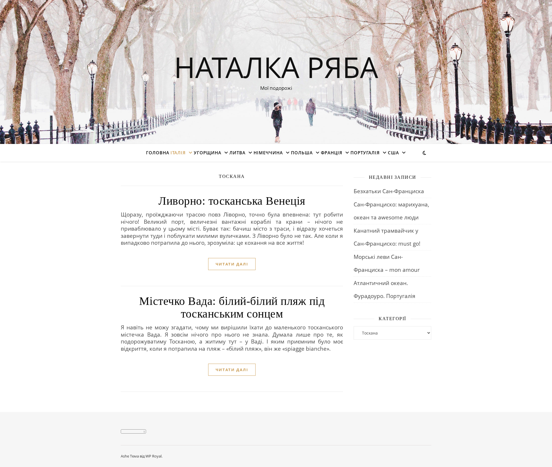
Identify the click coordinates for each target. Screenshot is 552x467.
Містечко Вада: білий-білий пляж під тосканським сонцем (232, 307)
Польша (302, 152)
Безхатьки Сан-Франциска (389, 191)
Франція (331, 152)
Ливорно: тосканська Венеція (231, 200)
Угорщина (207, 152)
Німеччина (268, 152)
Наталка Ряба (276, 66)
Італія (178, 152)
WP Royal (153, 456)
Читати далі (232, 264)
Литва (237, 152)
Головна (157, 152)
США (393, 152)
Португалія (365, 152)
